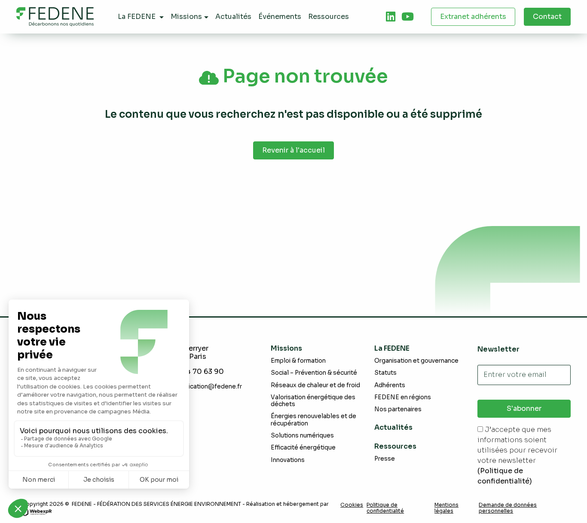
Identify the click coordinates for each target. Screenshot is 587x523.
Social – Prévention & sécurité (314, 372)
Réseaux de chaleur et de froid (315, 385)
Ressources (395, 446)
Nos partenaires (398, 409)
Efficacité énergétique (303, 447)
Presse (384, 458)
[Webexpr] (36, 511)
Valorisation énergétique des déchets (313, 401)
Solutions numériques (302, 435)
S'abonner (524, 408)
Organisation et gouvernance (416, 360)
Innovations (288, 460)
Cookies (351, 505)
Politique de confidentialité (385, 508)
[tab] (390, 17)
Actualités (393, 427)
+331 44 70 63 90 (194, 371)
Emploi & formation (298, 360)
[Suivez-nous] (390, 17)
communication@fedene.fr (203, 386)
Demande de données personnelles (508, 508)
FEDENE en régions (402, 397)
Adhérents (389, 385)
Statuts (385, 372)
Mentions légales (446, 508)
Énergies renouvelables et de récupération (313, 420)
